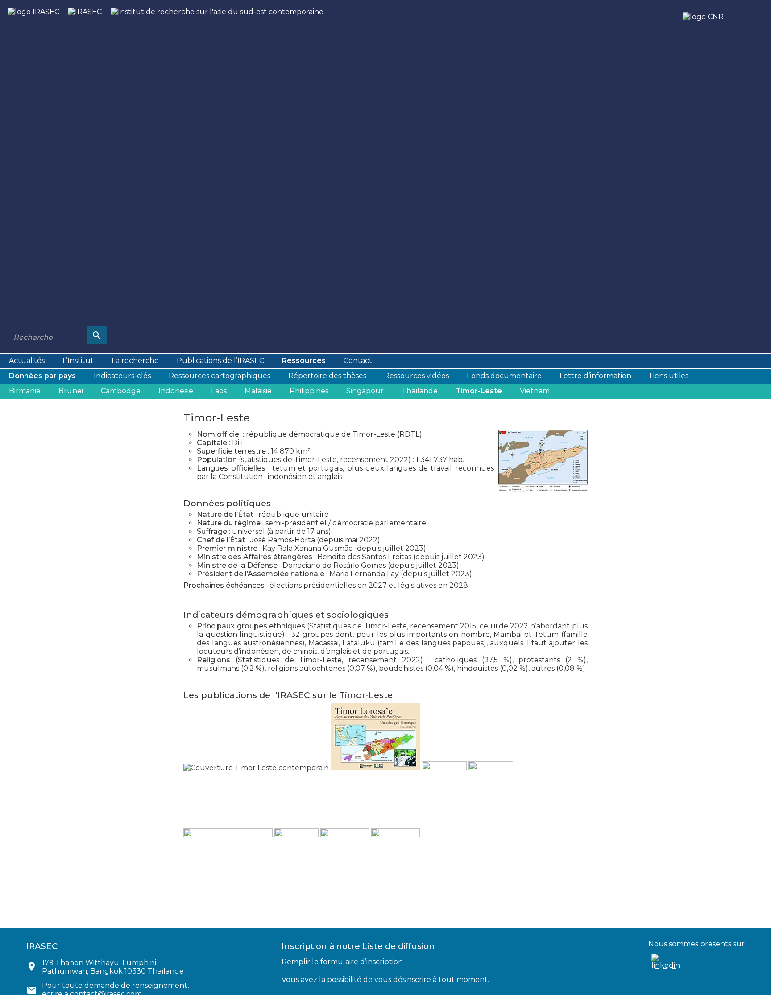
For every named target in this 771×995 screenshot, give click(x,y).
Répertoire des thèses (327, 376)
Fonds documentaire (504, 376)
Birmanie (25, 391)
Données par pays (42, 376)
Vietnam (535, 391)
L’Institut (78, 360)
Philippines (309, 391)
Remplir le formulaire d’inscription (342, 962)
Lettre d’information (595, 376)
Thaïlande (420, 391)
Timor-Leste (479, 391)
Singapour (365, 391)
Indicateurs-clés (122, 376)
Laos (219, 391)
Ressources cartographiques (219, 376)
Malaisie (258, 391)
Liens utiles (668, 376)
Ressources (304, 360)
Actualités (27, 360)
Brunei (70, 391)
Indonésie (175, 391)
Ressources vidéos (416, 376)
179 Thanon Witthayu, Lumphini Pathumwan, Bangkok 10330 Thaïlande (113, 966)
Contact (358, 360)
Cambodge (121, 391)
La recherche (135, 360)
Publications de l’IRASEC (220, 360)
